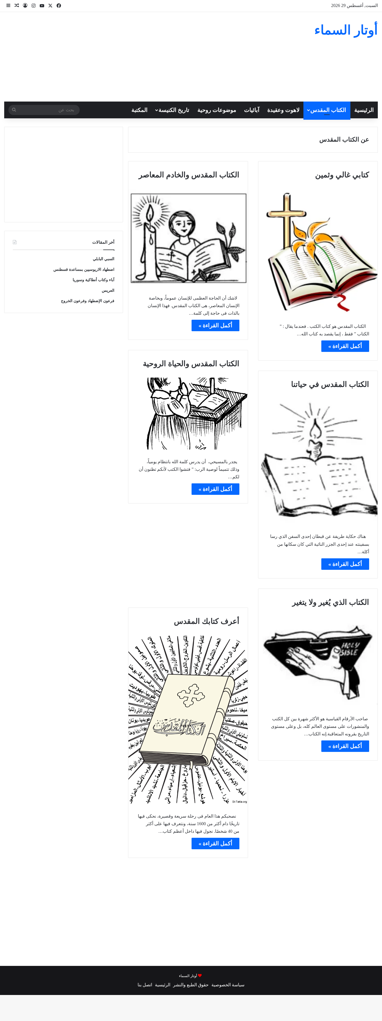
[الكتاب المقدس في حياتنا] (318, 461)
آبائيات (252, 110)
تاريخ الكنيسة (174, 110)
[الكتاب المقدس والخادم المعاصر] (187, 237)
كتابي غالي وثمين (342, 175)
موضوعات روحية (216, 110)
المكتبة (139, 110)
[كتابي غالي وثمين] (318, 251)
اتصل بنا (145, 984)
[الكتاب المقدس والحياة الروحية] (187, 414)
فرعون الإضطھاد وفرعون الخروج (87, 301)
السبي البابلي (103, 259)
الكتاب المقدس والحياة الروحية (191, 363)
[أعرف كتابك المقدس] (187, 719)
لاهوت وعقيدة (283, 110)
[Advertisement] (127, 57)
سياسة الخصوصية (227, 984)
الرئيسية (364, 110)
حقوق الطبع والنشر (191, 984)
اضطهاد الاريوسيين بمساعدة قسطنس (83, 269)
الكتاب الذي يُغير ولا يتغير (330, 602)
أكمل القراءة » (345, 346)
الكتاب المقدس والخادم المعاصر (189, 175)
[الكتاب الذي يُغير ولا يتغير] (318, 661)
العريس (108, 290)
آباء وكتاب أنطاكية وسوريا (93, 280)
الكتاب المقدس (328, 110)
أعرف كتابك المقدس (206, 621)
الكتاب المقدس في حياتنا (330, 384)
